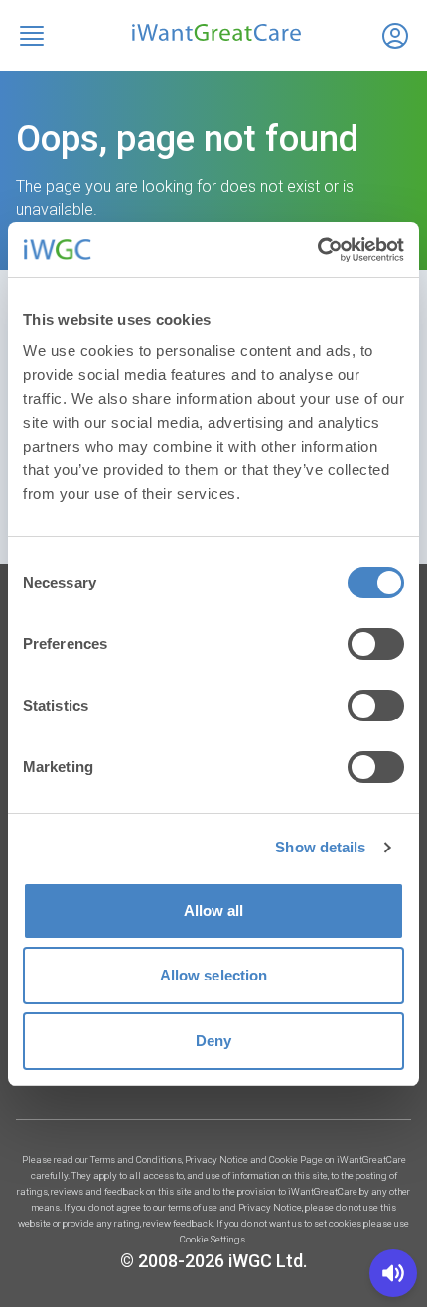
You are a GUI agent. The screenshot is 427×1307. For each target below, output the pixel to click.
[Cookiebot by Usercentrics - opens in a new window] (317, 250)
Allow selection (214, 975)
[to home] (213, 32)
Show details (320, 847)
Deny (213, 1040)
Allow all (214, 910)
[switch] (376, 644)
